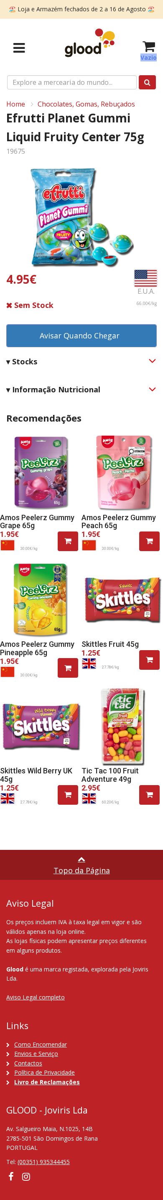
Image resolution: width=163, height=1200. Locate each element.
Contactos (28, 1063)
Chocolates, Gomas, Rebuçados (86, 104)
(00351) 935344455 (44, 1162)
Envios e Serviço (36, 1054)
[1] (68, 541)
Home (15, 104)
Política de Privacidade (44, 1072)
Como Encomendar (40, 1044)
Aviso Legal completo (35, 997)
